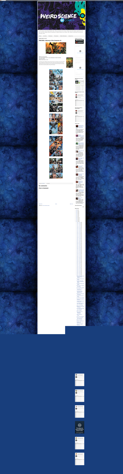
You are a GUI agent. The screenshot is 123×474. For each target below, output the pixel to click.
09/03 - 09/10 (79, 243)
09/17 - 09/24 (79, 241)
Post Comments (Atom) (46, 205)
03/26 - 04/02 (79, 272)
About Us (71, 35)
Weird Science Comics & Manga (79, 59)
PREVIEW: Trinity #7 (80, 330)
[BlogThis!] (47, 183)
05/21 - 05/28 (79, 262)
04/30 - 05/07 (79, 266)
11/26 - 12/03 (79, 228)
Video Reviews (63, 35)
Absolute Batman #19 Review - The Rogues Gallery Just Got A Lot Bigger (80, 127)
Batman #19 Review (79, 319)
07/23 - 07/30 (79, 251)
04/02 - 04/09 (79, 271)
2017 (77, 221)
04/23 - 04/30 (79, 267)
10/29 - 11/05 (79, 233)
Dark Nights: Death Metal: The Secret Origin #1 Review (81, 190)
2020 (77, 217)
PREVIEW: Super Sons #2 (80, 329)
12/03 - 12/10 (79, 227)
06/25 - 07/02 (79, 256)
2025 (77, 211)
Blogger (67, 469)
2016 (77, 366)
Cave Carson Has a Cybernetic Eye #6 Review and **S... (79, 292)
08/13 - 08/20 (79, 247)
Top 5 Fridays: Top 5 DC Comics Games (81, 159)
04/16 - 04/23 (79, 268)
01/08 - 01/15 (79, 363)
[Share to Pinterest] (49, 183)
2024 (77, 212)
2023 (77, 213)
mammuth (61, 469)
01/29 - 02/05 (79, 359)
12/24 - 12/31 (79, 223)
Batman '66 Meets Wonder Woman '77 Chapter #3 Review (81, 144)
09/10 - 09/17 (79, 242)
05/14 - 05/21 (79, 263)
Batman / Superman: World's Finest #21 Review (81, 136)
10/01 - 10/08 (79, 238)
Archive (45, 35)
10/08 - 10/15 (79, 237)
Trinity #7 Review (79, 310)
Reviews (50, 35)
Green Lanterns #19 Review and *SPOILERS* (79, 312)
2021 (77, 216)
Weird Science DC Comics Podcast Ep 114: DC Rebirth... (80, 351)
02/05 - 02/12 (79, 358)
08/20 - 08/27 (79, 246)
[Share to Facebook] (48, 183)
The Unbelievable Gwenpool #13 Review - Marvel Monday (80, 341)
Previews (56, 35)
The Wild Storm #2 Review (80, 297)
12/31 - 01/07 (79, 222)
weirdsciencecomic (85, 59)
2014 (77, 368)
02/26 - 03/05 (79, 354)
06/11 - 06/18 (79, 258)
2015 (77, 367)
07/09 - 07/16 (79, 253)
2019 (77, 218)
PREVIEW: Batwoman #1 (80, 326)
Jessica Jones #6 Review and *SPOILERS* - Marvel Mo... (80, 344)
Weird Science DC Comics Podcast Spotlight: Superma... (80, 277)
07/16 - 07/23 (79, 252)
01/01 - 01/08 (79, 364)
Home (40, 35)
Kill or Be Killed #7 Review (80, 287)
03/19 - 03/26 (79, 273)
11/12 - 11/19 (79, 231)
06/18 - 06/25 (79, 257)
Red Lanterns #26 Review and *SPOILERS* (81, 175)
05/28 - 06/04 (79, 261)
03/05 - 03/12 (79, 353)
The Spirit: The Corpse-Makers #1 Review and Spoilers (80, 282)
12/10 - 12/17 (79, 226)
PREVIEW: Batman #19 (80, 337)
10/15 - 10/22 (79, 236)
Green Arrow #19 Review (80, 316)
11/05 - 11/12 (79, 232)
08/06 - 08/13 (79, 248)
